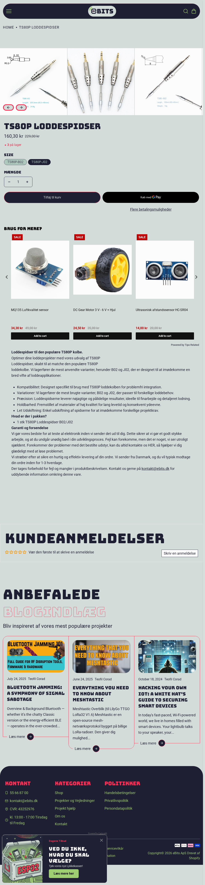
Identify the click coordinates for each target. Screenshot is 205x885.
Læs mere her (64, 873)
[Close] (101, 840)
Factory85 (102, 833)
